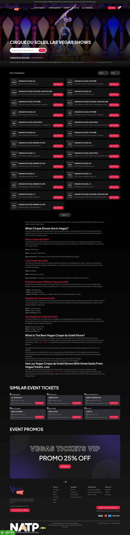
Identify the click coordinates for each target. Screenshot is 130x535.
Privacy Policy (74, 494)
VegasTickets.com (44, 342)
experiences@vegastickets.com (19, 506)
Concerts (56, 489)
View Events (39, 403)
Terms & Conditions (76, 497)
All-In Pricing (87, 8)
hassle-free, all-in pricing (58, 372)
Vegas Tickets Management (108, 507)
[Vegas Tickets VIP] (65, 457)
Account (112, 8)
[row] (37, 82)
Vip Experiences (55, 8)
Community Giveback (94, 489)
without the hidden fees (90, 62)
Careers (72, 489)
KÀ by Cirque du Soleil (37, 239)
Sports (55, 492)
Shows (55, 494)
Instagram (108, 489)
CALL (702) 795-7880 (20, 510)
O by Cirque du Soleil (36, 260)
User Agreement (115, 523)
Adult (54, 502)
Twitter (107, 492)
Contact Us (73, 492)
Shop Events (39, 8)
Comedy (55, 497)
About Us (75, 8)
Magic (55, 499)
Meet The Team (92, 494)
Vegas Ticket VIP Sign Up (95, 492)
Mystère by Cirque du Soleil (40, 298)
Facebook (108, 494)
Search (42, 50)
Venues (66, 8)
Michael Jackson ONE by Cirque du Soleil (46, 281)
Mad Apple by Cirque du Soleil (41, 316)
